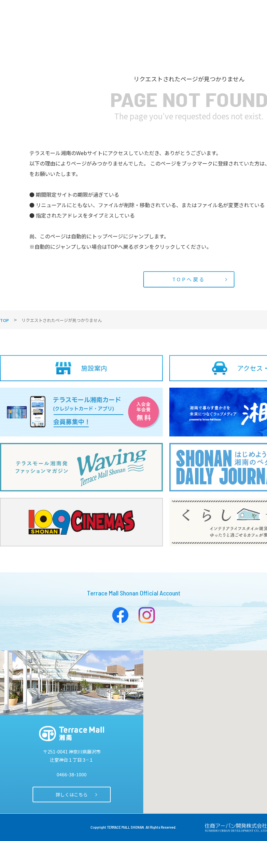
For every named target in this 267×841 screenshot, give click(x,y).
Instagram (146, 615)
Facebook (120, 615)
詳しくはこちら (72, 794)
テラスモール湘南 (71, 733)
